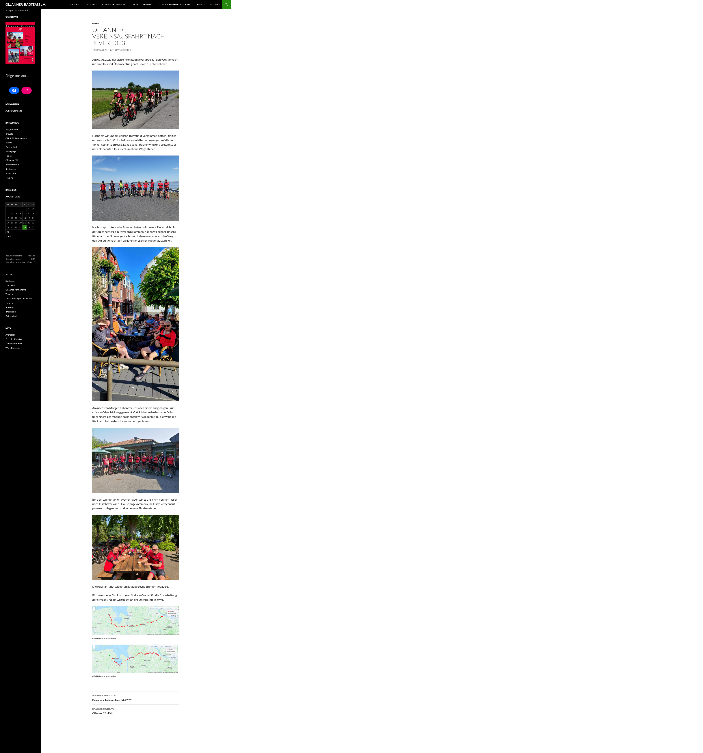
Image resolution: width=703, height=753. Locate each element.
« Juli (8, 236)
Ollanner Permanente (114, 4)
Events (8, 142)
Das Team (90, 4)
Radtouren (10, 169)
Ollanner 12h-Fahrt (103, 711)
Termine (199, 4)
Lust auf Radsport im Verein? (174, 4)
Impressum (10, 311)
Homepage (10, 151)
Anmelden (10, 334)
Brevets (9, 133)
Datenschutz (11, 316)
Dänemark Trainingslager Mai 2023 (112, 698)
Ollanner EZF (11, 160)
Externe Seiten (12, 147)
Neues (95, 23)
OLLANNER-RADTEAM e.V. (25, 4)
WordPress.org (12, 348)
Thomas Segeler (121, 50)
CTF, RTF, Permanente (16, 138)
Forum (134, 4)
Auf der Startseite (13, 110)
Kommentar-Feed (14, 343)
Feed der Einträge (13, 339)
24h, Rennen (11, 129)
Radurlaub (10, 173)
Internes (215, 4)
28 (24, 227)
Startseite (75, 4)
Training (147, 4)
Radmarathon (12, 164)
